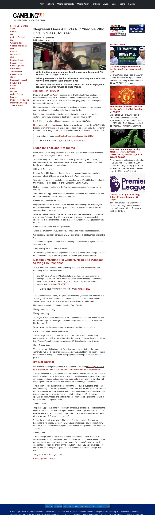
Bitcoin (13, 86)
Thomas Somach (17, 106)
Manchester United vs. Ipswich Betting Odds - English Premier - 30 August (127, 109)
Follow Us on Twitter (19, 26)
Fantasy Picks (16, 63)
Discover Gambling (18, 103)
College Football (17, 37)
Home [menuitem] (107, 506)
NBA (12, 49)
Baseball (14, 97)
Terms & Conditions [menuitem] (71, 506)
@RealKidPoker (64, 136)
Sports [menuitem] (122, 4)
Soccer (13, 40)
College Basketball (18, 46)
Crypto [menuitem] (106, 4)
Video (12, 29)
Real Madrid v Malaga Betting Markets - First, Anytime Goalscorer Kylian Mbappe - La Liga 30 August (126, 153)
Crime (13, 77)
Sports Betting (16, 71)
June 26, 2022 (80, 141)
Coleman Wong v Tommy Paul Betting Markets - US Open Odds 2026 (126, 69)
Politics (13, 89)
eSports (13, 51)
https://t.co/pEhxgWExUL (58, 284)
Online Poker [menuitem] (83, 4)
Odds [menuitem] (114, 4)
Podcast (13, 32)
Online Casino (16, 94)
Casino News (16, 74)
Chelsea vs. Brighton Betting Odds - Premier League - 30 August (125, 197)
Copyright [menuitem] (99, 506)
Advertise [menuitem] (58, 506)
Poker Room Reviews (19, 100)
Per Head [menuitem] (96, 4)
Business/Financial (18, 80)
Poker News (15, 69)
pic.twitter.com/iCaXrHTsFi (83, 136)
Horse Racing (16, 54)
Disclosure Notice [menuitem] (87, 506)
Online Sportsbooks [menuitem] (65, 4)
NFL (12, 34)
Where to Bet (15, 43)
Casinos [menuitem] (131, 4)
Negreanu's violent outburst (45, 125)
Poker (52, 459)
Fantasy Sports (16, 60)
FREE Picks (15, 83)
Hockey (13, 91)
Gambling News (17, 66)
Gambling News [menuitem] (47, 4)
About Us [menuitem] (49, 506)
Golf (12, 57)
